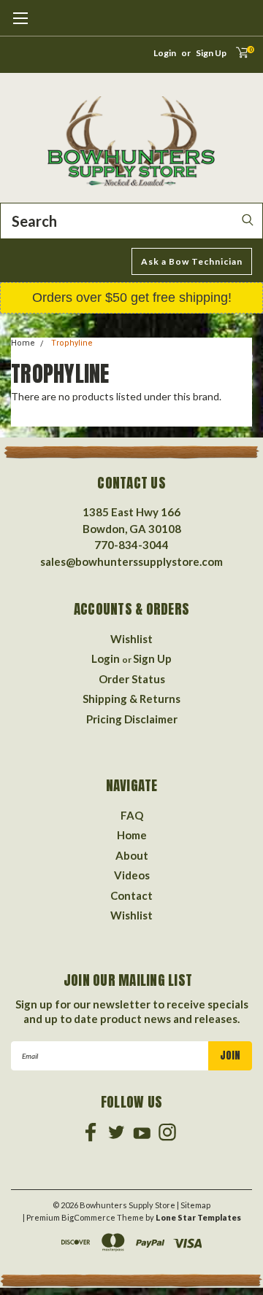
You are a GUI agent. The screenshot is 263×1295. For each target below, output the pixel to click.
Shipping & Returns (131, 698)
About (131, 855)
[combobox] (131, 221)
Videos (132, 875)
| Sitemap (193, 1205)
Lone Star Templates (198, 1217)
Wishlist (131, 638)
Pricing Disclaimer (132, 719)
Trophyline (72, 343)
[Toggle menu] (20, 25)
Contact (131, 895)
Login (164, 52)
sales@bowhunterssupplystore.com (131, 561)
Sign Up (211, 52)
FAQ (132, 815)
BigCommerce (88, 1217)
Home (23, 343)
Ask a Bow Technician (192, 261)
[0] (237, 57)
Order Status (132, 678)
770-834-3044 (131, 544)
